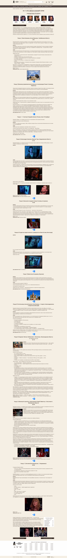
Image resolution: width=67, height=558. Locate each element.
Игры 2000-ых (17, 8)
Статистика (22, 6)
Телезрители (46, 6)
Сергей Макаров (16, 22)
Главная (14, 8)
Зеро (43, 6)
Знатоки (14, 6)
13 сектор (26, 6)
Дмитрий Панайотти (37, 22)
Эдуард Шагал (51, 22)
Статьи (50, 6)
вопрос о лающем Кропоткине (18, 105)
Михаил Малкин (23, 22)
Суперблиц (39, 6)
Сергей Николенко (30, 22)
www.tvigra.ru (38, 554)
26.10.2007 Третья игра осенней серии (19, 25)
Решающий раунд (32, 6)
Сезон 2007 (21, 8)
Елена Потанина (44, 22)
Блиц (36, 6)
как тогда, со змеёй (39, 436)
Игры (18, 6)
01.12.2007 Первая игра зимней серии (47, 25)
